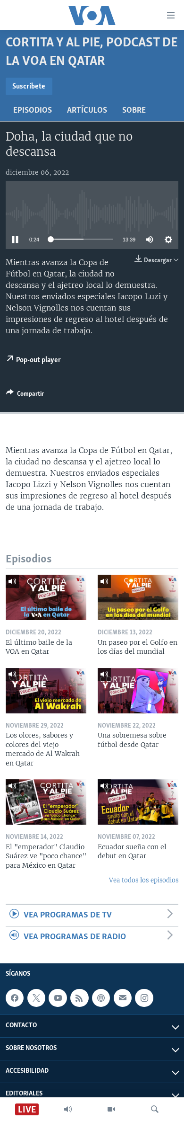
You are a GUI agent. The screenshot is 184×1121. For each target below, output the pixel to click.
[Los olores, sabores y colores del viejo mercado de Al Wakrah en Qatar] (46, 690)
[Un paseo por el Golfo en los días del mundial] (138, 597)
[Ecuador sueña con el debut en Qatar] (138, 802)
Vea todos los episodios (143, 880)
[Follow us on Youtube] (58, 998)
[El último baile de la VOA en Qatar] (46, 597)
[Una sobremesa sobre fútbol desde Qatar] (138, 690)
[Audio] (68, 1109)
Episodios (32, 111)
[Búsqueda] (155, 1109)
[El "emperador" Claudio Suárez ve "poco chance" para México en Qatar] (46, 802)
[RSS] (79, 998)
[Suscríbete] (123, 998)
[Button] (25, 395)
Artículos (87, 111)
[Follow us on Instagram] (144, 998)
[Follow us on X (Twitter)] (36, 998)
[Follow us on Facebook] (15, 998)
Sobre (134, 111)
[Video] (111, 1109)
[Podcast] (101, 998)
